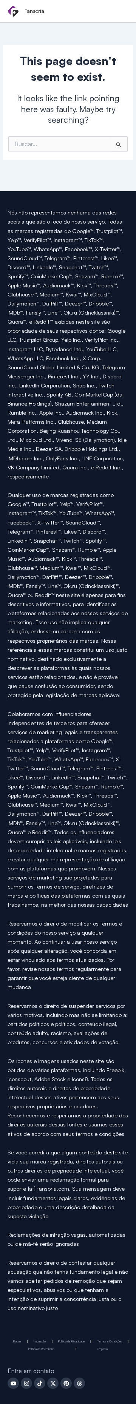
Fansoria (34, 11)
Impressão (40, 1341)
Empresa (102, 1349)
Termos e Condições (109, 1341)
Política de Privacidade (71, 1341)
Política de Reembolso (41, 1349)
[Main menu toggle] (120, 11)
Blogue (17, 1341)
